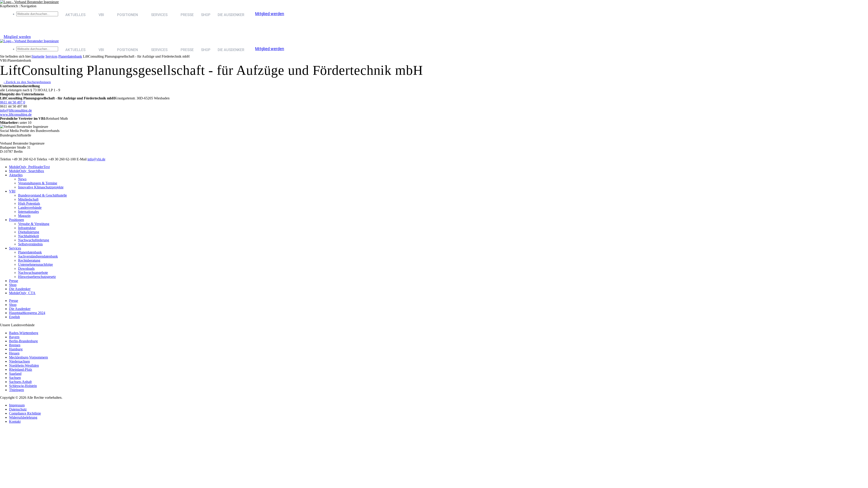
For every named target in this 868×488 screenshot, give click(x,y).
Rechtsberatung (29, 260)
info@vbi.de (96, 159)
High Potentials (29, 203)
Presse (187, 15)
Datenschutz (18, 409)
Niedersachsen (19, 361)
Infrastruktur (27, 228)
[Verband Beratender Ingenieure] (29, 2)
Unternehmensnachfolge (35, 264)
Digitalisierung (28, 232)
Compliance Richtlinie (25, 413)
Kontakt (15, 421)
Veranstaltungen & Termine (37, 183)
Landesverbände (30, 207)
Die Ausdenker (231, 15)
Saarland (15, 373)
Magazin (24, 216)
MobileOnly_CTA (22, 293)
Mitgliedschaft (28, 199)
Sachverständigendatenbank (38, 256)
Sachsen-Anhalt (20, 382)
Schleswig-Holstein (23, 386)
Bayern (14, 337)
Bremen (14, 345)
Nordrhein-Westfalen (24, 365)
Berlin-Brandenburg (23, 341)
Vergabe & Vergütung (33, 224)
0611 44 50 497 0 (12, 102)
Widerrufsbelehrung (23, 417)
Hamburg (16, 349)
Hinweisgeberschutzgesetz (37, 277)
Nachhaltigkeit (28, 236)
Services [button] (159, 15)
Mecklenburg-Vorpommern (28, 357)
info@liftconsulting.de (16, 110)
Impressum (17, 405)
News (22, 179)
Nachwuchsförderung (33, 240)
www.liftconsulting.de (16, 114)
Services (51, 56)
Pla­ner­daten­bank (70, 56)
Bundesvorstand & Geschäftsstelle (42, 195)
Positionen (127, 15)
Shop (205, 15)
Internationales (28, 212)
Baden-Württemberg (23, 333)
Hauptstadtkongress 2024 (27, 313)
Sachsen (15, 378)
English (14, 317)
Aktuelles (16, 175)
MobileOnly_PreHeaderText (29, 167)
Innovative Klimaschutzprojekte (41, 187)
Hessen (14, 353)
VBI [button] (101, 15)
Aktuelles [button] (75, 15)
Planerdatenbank (30, 252)
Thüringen (16, 390)
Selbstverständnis (30, 244)
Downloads (26, 268)
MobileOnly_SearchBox (26, 171)
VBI (12, 191)
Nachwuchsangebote (33, 272)
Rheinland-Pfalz (20, 369)
